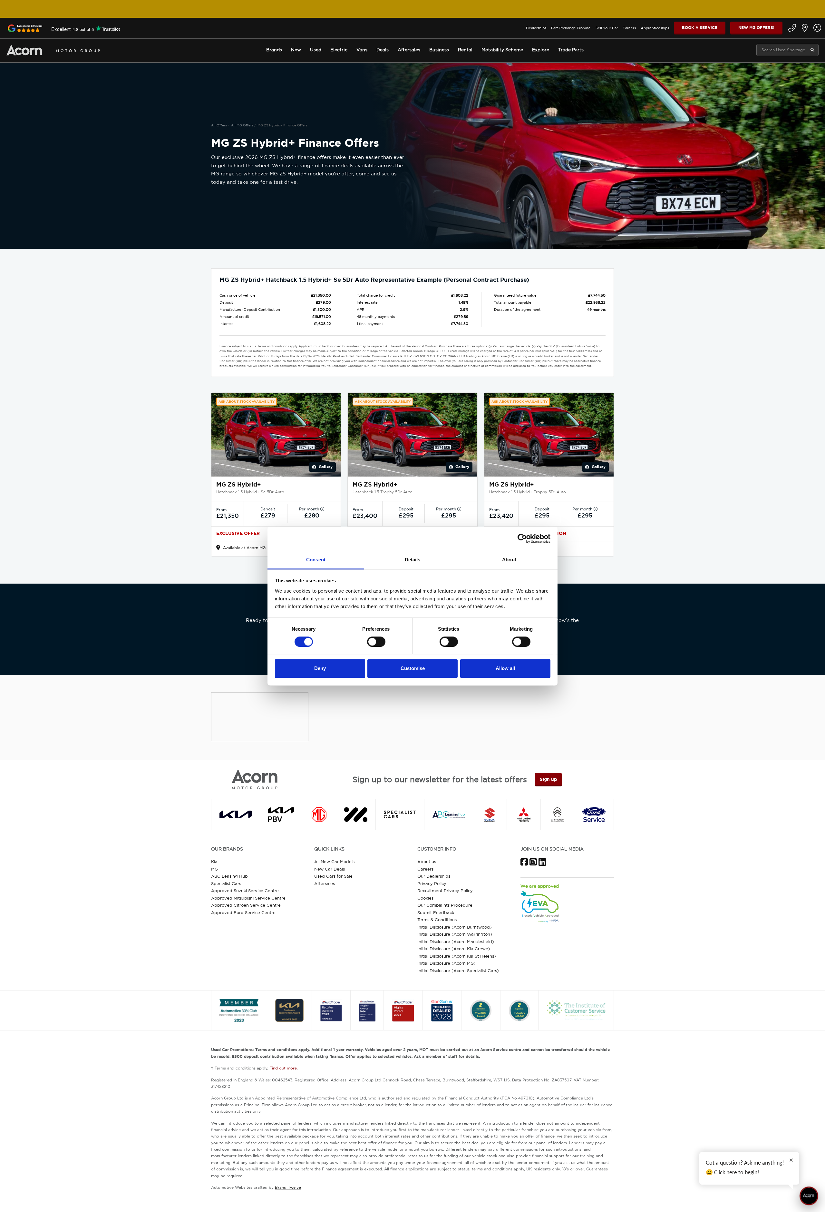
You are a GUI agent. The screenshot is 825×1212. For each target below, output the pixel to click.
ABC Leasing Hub (229, 876)
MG (214, 869)
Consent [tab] (315, 559)
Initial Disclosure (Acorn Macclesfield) (455, 941)
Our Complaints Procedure (444, 905)
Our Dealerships (433, 876)
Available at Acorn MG (244, 547)
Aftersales (324, 883)
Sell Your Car (607, 28)
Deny (320, 668)
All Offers (219, 125)
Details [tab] (413, 559)
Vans (361, 50)
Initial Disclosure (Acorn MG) (446, 963)
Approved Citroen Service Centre (246, 905)
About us (426, 861)
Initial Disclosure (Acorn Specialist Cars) (458, 970)
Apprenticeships (655, 28)
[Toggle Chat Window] (809, 1196)
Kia (214, 861)
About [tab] (509, 559)
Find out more (283, 1068)
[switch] (376, 641)
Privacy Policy (431, 883)
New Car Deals (329, 869)
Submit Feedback (435, 912)
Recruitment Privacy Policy (445, 890)
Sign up (548, 779)
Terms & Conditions (437, 919)
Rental (465, 50)
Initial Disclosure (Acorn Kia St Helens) (456, 956)
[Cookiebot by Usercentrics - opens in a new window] (522, 538)
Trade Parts (571, 50)
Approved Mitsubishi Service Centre (248, 898)
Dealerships (536, 28)
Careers (629, 28)
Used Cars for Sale (333, 876)
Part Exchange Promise (571, 28)
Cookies (425, 898)
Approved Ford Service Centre (243, 912)
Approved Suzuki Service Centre (245, 890)
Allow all (505, 668)
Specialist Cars (226, 883)
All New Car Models (334, 861)
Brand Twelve (288, 1187)
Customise (413, 668)
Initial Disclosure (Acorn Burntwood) (454, 927)
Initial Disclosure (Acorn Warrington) (454, 934)
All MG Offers (242, 125)
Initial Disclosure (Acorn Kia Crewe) (453, 948)
